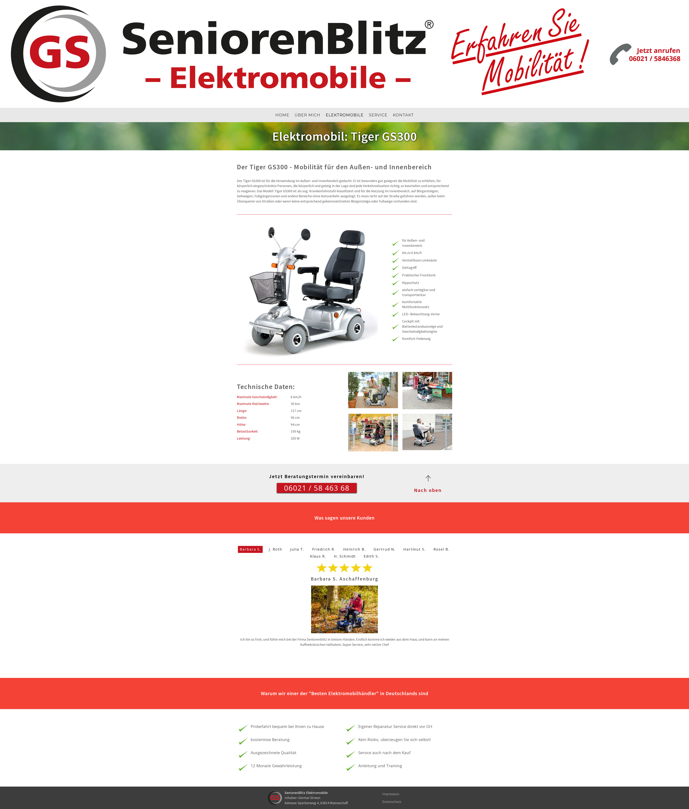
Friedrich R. (323, 549)
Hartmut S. (414, 549)
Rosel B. (441, 549)
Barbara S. (250, 549)
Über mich (307, 115)
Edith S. (371, 556)
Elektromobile (345, 115)
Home (282, 115)
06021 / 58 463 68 (317, 488)
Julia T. (297, 549)
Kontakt (403, 115)
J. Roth (275, 549)
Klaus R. (318, 556)
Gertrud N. (384, 549)
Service (378, 115)
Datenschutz (391, 801)
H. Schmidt (345, 556)
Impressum (390, 794)
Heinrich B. (354, 549)
